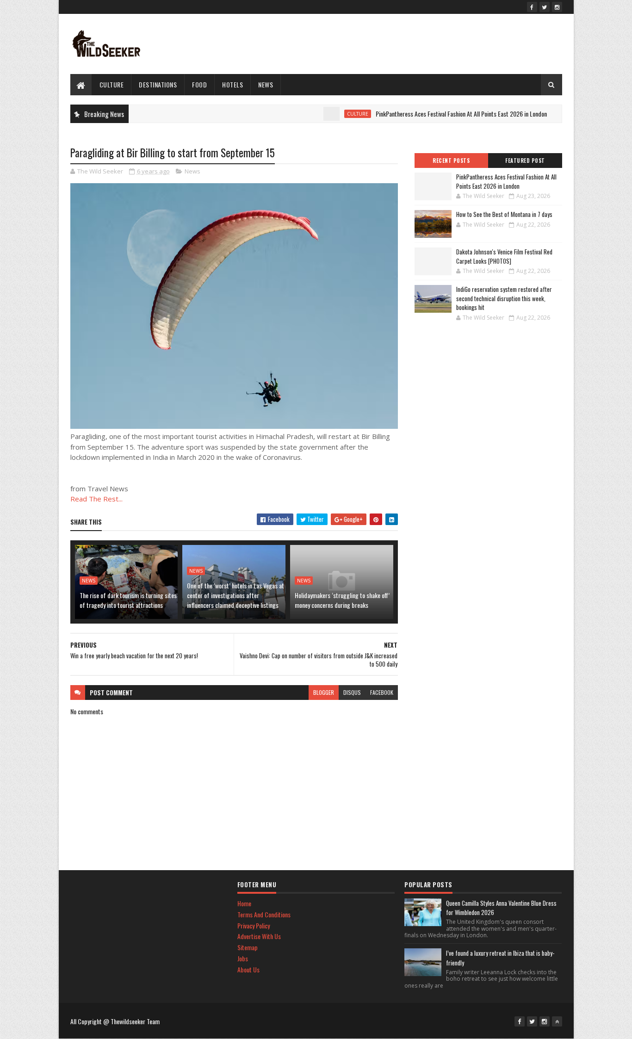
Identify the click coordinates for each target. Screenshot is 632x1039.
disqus (352, 692)
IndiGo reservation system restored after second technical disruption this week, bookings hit (504, 298)
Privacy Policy (253, 925)
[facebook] (532, 7)
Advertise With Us (259, 936)
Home (244, 903)
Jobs (242, 958)
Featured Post (525, 160)
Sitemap (247, 947)
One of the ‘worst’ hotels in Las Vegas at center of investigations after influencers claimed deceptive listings (235, 595)
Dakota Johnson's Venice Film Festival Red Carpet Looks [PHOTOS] (504, 256)
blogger (323, 692)
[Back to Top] (557, 1021)
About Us (248, 969)
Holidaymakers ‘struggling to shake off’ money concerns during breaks (342, 600)
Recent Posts (451, 160)
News (265, 84)
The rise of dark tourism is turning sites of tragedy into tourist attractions (128, 600)
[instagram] (557, 7)
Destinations (158, 84)
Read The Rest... (96, 498)
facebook (381, 692)
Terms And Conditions (264, 914)
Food (199, 84)
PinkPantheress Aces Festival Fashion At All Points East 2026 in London (443, 113)
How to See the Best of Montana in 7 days (504, 214)
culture (111, 84)
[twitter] (544, 7)
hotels (232, 84)
